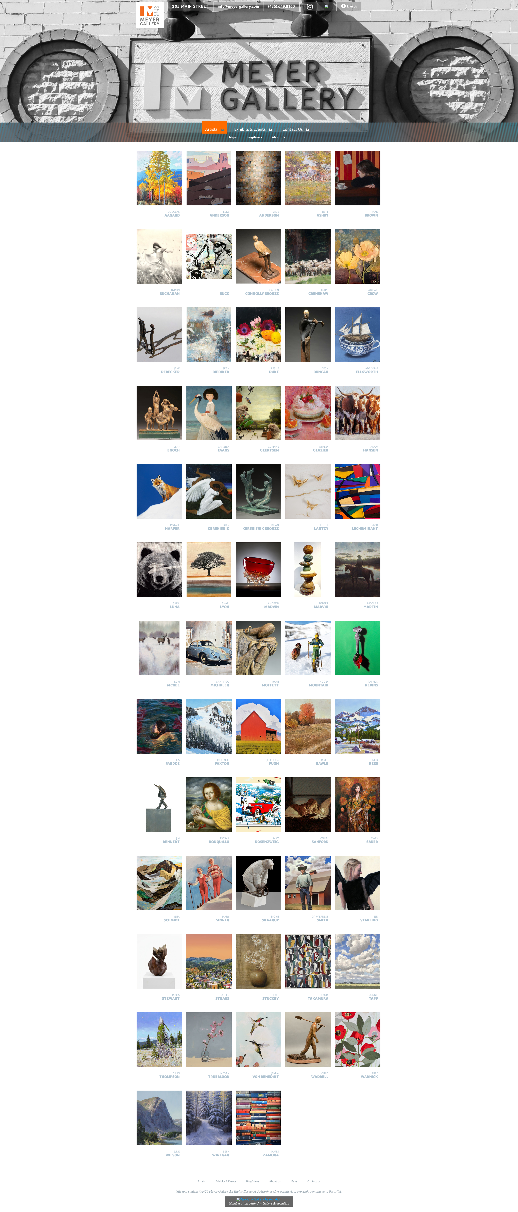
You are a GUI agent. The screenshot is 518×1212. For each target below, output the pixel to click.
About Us (278, 137)
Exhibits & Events (250, 129)
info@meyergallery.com (238, 6)
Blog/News (254, 137)
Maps (233, 137)
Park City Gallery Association (269, 1203)
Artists (211, 129)
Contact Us (292, 129)
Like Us (352, 6)
